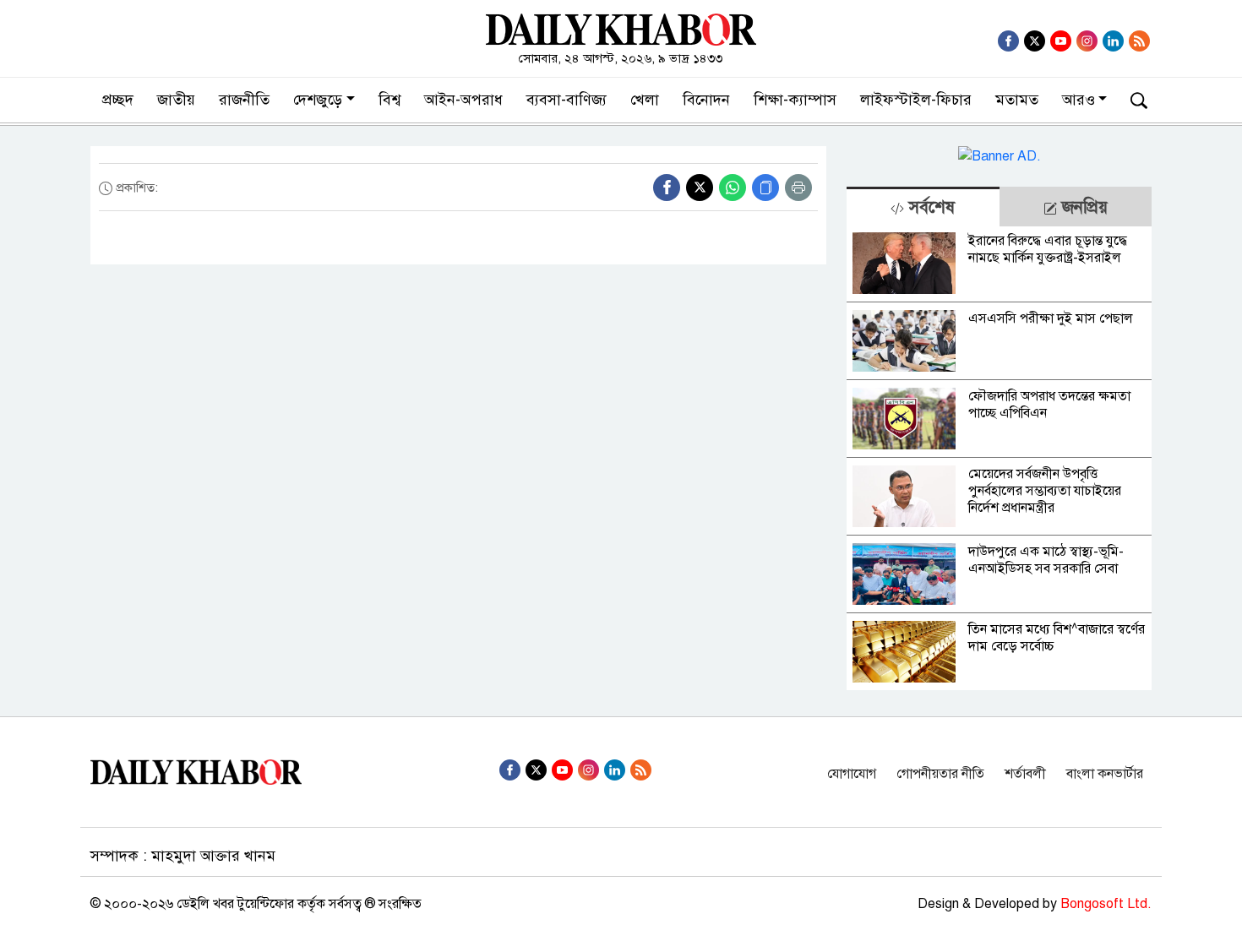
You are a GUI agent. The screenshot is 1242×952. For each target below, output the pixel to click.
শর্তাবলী (1025, 773)
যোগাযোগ (851, 773)
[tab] (923, 206)
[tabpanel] (999, 458)
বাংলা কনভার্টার (1104, 773)
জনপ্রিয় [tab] (1082, 207)
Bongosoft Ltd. (1106, 903)
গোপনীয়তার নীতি (940, 773)
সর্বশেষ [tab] (929, 207)
